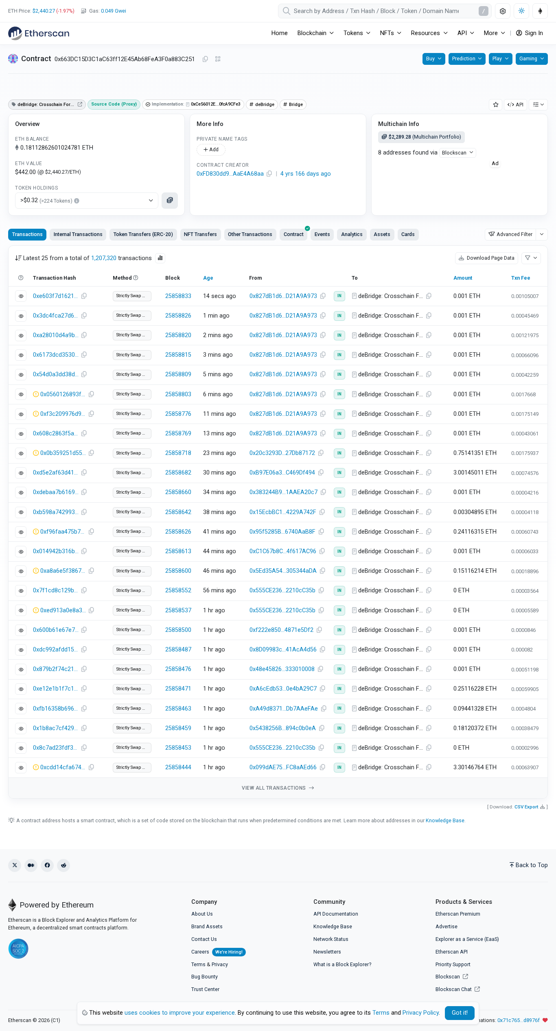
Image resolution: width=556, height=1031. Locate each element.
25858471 (178, 688)
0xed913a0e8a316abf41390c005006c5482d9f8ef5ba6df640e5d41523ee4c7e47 (63, 610)
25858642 (178, 512)
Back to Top (532, 865)
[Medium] (30, 865)
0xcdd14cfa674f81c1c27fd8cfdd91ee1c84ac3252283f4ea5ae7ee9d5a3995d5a (63, 767)
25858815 (178, 354)
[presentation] (293, 234)
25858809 (178, 374)
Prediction (463, 58)
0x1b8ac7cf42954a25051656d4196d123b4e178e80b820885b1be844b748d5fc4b (56, 728)
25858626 (178, 531)
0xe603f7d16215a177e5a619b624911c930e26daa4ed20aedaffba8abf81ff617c (56, 296)
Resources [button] (425, 33)
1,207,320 (103, 258)
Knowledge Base (445, 820)
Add (213, 149)
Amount (462, 278)
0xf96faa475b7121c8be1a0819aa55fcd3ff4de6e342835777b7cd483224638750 (63, 531)
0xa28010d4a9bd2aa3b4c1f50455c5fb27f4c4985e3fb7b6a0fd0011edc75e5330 (56, 335)
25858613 (178, 551)
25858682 (178, 472)
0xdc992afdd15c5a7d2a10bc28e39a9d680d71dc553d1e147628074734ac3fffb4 (56, 649)
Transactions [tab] (27, 234)
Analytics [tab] (352, 234)
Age (208, 278)
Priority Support (453, 964)
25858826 (178, 315)
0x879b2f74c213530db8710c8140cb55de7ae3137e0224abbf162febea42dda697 (56, 669)
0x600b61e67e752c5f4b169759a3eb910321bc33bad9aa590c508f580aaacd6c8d (56, 630)
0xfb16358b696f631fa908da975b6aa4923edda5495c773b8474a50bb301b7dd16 (56, 708)
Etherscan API (452, 952)
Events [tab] (322, 234)
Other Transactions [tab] (250, 234)
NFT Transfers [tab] (200, 234)
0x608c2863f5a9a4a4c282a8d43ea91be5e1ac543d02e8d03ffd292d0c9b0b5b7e (56, 433)
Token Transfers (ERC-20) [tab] (143, 234)
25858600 (178, 570)
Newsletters (327, 952)
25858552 (178, 590)
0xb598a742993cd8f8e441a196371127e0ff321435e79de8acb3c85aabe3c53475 (56, 512)
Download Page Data (490, 258)
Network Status (330, 939)
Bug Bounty (204, 977)
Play (497, 58)
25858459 (178, 728)
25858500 (178, 630)
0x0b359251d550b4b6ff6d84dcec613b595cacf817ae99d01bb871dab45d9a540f (63, 453)
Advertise (446, 926)
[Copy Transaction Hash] (84, 296)
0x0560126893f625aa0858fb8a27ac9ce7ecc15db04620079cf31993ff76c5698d (63, 394)
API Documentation (335, 914)
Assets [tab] (382, 234)
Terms (198, 964)
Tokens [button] (353, 33)
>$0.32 (46, 200)
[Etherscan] (38, 33)
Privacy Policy (421, 1012)
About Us (202, 914)
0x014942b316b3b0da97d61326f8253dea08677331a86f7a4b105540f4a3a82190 (56, 551)
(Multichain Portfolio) (425, 137)
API (519, 105)
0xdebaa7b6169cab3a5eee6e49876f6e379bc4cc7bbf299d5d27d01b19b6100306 (56, 492)
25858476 (178, 669)
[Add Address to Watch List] (496, 105)
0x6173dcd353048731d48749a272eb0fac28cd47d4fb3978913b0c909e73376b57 (56, 354)
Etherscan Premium (458, 914)
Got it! (460, 1012)
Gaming (528, 58)
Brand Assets (207, 926)
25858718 (178, 453)
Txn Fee (520, 278)
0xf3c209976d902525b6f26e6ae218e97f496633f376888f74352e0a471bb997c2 (63, 414)
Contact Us (204, 939)
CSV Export (526, 807)
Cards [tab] (408, 234)
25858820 (178, 335)
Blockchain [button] (312, 33)
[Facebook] (47, 865)
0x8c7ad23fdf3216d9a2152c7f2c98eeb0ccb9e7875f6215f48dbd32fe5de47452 (56, 747)
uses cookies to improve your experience (180, 1012)
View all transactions (274, 788)
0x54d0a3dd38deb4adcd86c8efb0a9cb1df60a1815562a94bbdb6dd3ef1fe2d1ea (56, 374)
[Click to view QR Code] (218, 59)
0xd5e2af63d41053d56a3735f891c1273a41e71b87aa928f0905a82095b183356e (56, 472)
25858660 (178, 492)
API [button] (462, 33)
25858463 (178, 708)
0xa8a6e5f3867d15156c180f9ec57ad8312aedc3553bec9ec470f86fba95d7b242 (63, 570)
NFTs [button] (387, 33)
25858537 (178, 610)
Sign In (533, 33)
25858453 (178, 747)
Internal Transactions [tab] (78, 234)
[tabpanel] (278, 522)
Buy (430, 58)
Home (279, 33)
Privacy (220, 964)
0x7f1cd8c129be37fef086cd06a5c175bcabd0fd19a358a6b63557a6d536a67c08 (56, 590)
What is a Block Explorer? (342, 964)
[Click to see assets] (170, 200)
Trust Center (205, 989)
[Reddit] (63, 865)
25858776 (178, 414)
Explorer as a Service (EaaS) (467, 939)
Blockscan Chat (454, 989)
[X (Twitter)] (14, 865)
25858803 (178, 394)
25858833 (178, 296)
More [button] (491, 33)
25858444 (178, 767)
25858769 (178, 433)
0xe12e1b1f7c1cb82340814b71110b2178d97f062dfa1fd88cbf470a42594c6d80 (56, 688)
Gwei (113, 11)
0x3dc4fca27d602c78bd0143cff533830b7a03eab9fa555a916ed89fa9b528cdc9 (56, 315)
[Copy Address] (205, 59)
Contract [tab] (294, 234)
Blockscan (454, 153)
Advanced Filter (514, 234)
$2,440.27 (44, 11)
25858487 (178, 649)
